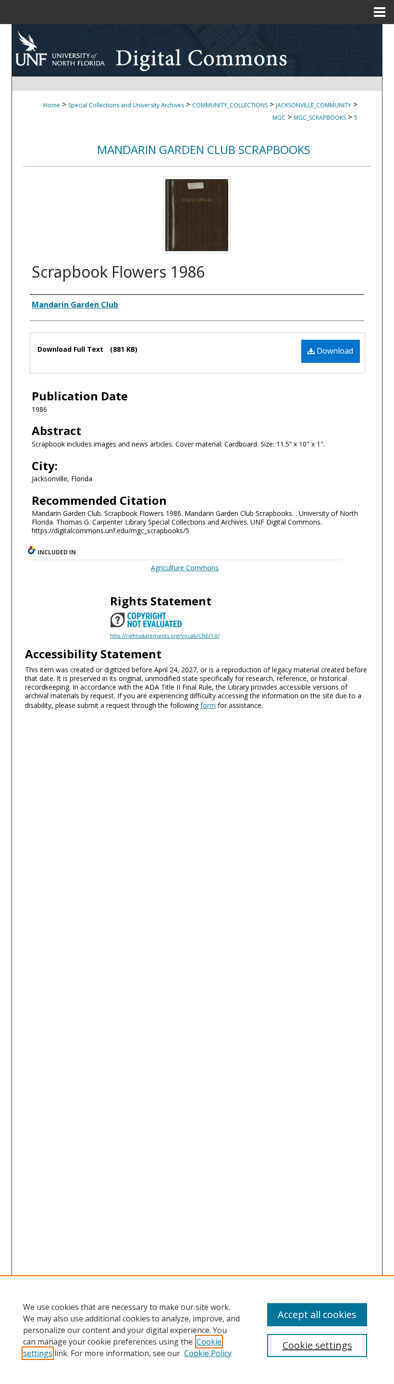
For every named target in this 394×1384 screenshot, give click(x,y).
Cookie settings (317, 1345)
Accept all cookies (317, 1314)
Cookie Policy (208, 1353)
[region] (197, 1329)
